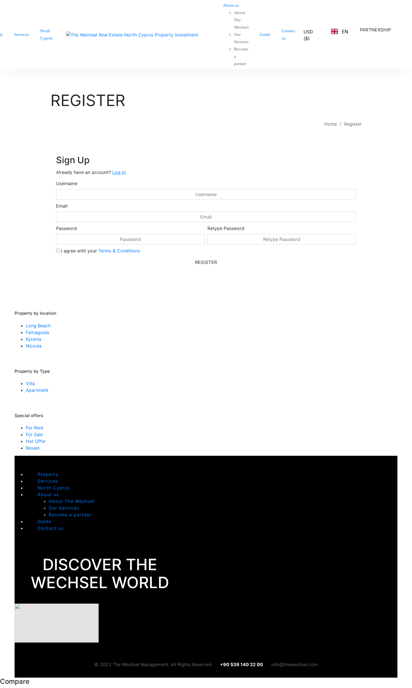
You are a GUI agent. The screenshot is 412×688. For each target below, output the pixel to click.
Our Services (64, 508)
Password (66, 228)
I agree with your (100, 251)
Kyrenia (33, 339)
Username (66, 183)
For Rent (34, 428)
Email (62, 206)
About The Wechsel (71, 501)
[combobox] (339, 31)
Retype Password (225, 228)
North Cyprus (54, 488)
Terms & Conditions (119, 251)
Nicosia (33, 346)
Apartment (37, 390)
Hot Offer (36, 441)
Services (48, 481)
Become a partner (70, 514)
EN (345, 31)
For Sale (34, 434)
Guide (44, 521)
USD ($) (308, 35)
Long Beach (38, 325)
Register (206, 262)
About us (48, 494)
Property (48, 474)
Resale (33, 448)
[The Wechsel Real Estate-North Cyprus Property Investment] (132, 34)
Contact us (51, 528)
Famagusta (37, 332)
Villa (30, 383)
